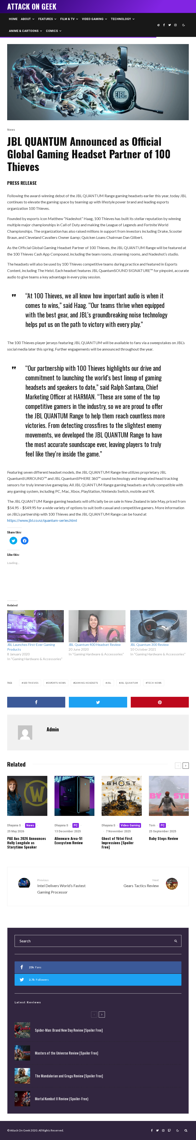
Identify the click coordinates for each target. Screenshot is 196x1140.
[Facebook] (164, 25)
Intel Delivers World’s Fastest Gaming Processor (61, 886)
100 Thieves (30, 683)
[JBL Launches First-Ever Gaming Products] (35, 626)
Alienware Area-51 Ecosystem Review (68, 840)
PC (76, 825)
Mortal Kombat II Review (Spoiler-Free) (61, 1098)
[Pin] (160, 702)
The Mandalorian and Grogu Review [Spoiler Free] (69, 1076)
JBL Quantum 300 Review (149, 645)
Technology (121, 19)
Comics (52, 31)
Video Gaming (92, 19)
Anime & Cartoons (23, 31)
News (11, 129)
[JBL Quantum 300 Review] (158, 626)
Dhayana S (14, 825)
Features (45, 19)
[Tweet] (98, 702)
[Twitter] (170, 25)
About (26, 19)
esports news (57, 683)
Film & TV (67, 19)
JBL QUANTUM (129, 683)
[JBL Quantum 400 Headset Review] (97, 626)
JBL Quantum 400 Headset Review (95, 645)
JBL (109, 683)
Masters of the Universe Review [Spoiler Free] (66, 1053)
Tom (152, 825)
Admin (53, 729)
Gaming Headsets (86, 683)
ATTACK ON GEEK (31, 6)
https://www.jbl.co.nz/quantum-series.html (42, 520)
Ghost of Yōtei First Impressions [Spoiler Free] (118, 842)
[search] (175, 941)
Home (13, 19)
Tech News (154, 683)
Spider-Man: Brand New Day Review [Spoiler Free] (69, 1030)
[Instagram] (175, 25)
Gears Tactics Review (141, 883)
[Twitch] (169, 1130)
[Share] (36, 702)
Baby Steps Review (163, 838)
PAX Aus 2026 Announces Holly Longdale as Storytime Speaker (26, 842)
